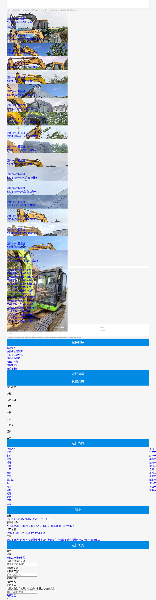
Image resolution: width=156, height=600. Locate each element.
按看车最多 (12, 368)
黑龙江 (10, 480)
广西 (9, 469)
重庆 (9, 459)
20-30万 (28, 519)
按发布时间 (12, 365)
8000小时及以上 (67, 526)
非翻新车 (52, 540)
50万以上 (45, 519)
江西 (9, 500)
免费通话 (11, 595)
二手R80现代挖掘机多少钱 (20, 301)
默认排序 (11, 348)
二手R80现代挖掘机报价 (19, 311)
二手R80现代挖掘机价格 (19, 287)
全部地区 (11, 449)
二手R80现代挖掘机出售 (19, 273)
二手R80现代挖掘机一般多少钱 (22, 318)
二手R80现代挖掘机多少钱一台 (22, 304)
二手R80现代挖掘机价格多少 (21, 270)
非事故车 (42, 540)
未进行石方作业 (92, 540)
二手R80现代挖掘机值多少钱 (21, 280)
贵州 (9, 473)
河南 (9, 486)
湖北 (9, 497)
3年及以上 (40, 533)
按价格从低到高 (15, 351)
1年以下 (11, 533)
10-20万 (20, 519)
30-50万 (36, 519)
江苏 (9, 504)
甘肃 (9, 466)
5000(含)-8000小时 (49, 526)
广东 (9, 476)
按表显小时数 (13, 358)
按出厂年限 (12, 362)
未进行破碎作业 (75, 540)
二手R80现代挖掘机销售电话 (21, 314)
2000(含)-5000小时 (30, 526)
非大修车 (62, 540)
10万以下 (11, 519)
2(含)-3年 (29, 533)
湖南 (9, 493)
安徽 (9, 452)
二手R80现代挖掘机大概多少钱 (22, 307)
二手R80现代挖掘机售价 (19, 294)
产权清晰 (20, 540)
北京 (9, 455)
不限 (151, 449)
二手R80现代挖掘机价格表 (20, 321)
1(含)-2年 (19, 533)
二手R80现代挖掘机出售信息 (21, 283)
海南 (9, 483)
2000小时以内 (13, 526)
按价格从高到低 (15, 355)
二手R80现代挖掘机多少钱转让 (22, 297)
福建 (9, 462)
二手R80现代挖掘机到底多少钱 (22, 277)
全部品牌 (11, 557)
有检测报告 (31, 540)
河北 (9, 490)
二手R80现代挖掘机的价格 (20, 290)
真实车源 (11, 540)
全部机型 (20, 557)
